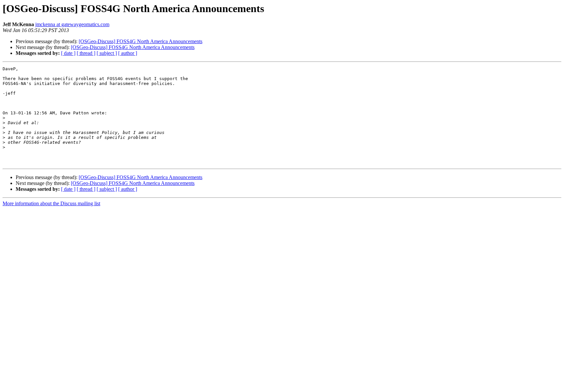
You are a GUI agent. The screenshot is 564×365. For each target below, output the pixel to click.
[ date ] (68, 53)
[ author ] (127, 53)
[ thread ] (86, 53)
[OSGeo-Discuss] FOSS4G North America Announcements (140, 41)
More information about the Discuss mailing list (51, 203)
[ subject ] (107, 53)
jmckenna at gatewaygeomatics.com (72, 24)
